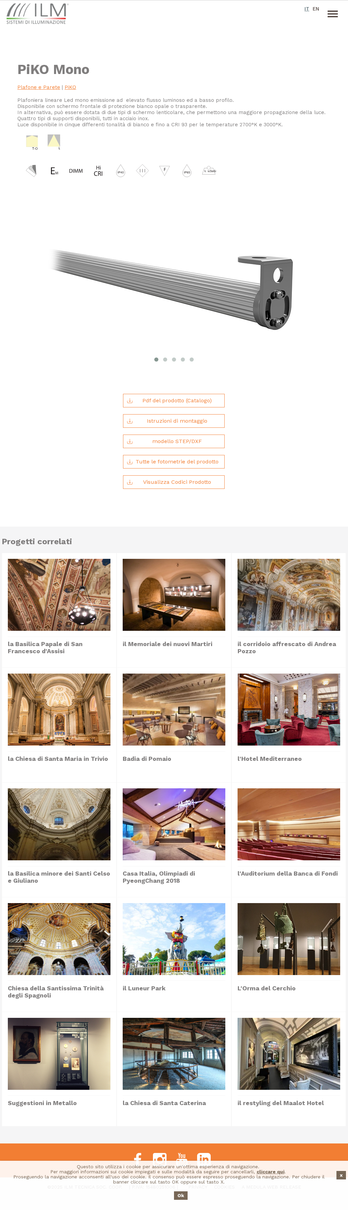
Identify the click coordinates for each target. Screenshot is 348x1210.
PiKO (70, 87)
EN (316, 9)
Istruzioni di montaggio (177, 421)
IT (306, 9)
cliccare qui (270, 1171)
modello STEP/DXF (177, 441)
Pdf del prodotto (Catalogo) (177, 400)
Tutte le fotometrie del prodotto (177, 461)
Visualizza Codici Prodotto (177, 482)
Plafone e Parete (38, 87)
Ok (180, 1195)
